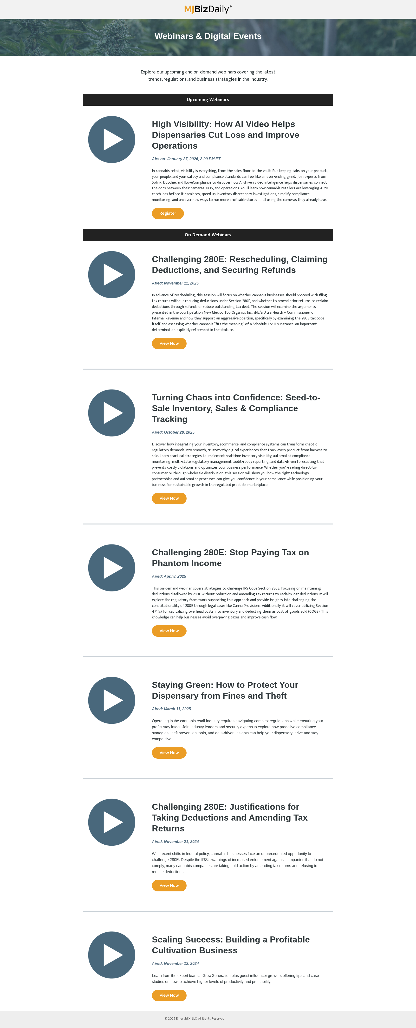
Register (168, 213)
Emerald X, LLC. (186, 1018)
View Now (169, 343)
